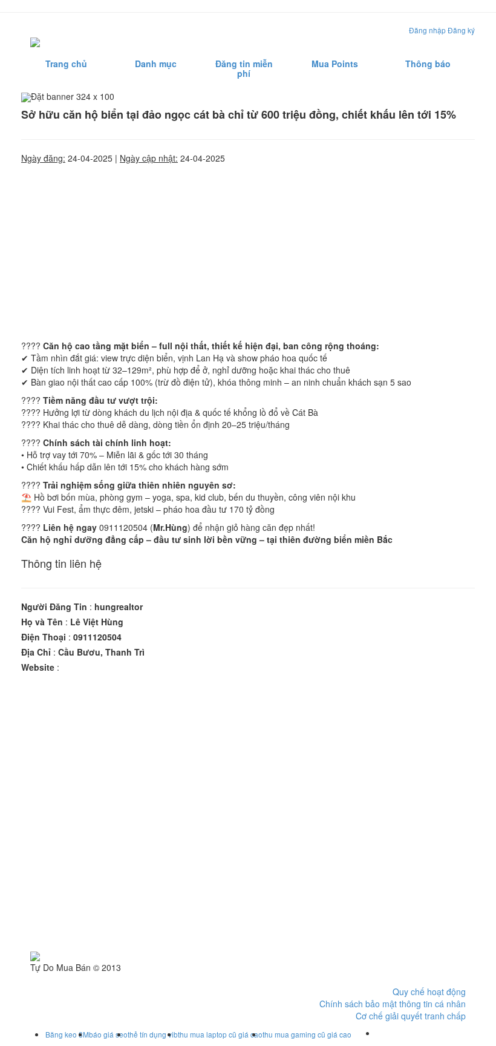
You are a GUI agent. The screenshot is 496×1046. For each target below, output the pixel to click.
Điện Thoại (43, 637)
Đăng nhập (427, 30)
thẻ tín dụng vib (153, 1034)
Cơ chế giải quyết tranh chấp (411, 1016)
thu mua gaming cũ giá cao (307, 1034)
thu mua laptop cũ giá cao (220, 1034)
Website (37, 667)
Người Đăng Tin (54, 606)
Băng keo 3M (67, 1034)
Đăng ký (461, 30)
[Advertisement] (248, 249)
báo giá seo (108, 1034)
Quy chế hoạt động (429, 991)
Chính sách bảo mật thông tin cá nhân (392, 1004)
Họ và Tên (42, 622)
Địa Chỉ (36, 652)
